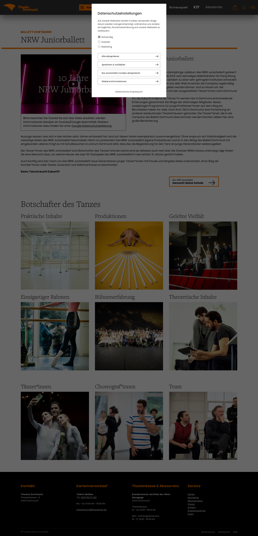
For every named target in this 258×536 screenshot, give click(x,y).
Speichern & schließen (113, 64)
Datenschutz (122, 91)
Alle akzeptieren (110, 56)
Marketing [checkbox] (106, 46)
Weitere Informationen (114, 81)
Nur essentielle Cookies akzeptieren (121, 73)
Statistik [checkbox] (105, 41)
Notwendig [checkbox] (107, 37)
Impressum (137, 91)
